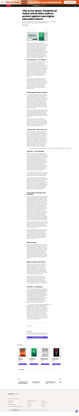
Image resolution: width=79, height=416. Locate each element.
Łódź (30, 55)
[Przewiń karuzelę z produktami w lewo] (19, 357)
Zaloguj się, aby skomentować (37, 337)
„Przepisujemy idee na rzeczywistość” (13, 398)
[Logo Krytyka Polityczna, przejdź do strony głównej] (39, 5)
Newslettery (29, 402)
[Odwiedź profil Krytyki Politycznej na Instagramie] (13, 410)
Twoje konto (43, 404)
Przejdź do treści (4, 2)
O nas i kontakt (29, 404)
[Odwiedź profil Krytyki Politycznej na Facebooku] (12, 410)
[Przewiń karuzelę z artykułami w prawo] (60, 379)
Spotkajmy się (29, 406)
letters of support (43, 143)
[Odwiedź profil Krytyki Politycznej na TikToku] (15, 410)
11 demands (40, 56)
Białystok (33, 55)
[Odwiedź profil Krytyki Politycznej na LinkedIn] (18, 410)
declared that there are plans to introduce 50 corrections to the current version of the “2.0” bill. (37, 294)
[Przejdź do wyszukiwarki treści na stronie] (4, 5)
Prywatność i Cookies (44, 402)
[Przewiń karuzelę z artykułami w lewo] (19, 379)
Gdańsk (36, 55)
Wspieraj (9, 5)
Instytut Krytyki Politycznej (12, 404)
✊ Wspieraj (43, 406)
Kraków (39, 55)
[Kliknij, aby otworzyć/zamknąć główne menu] (1, 5)
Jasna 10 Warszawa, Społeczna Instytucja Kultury (15, 406)
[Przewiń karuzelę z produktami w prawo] (60, 357)
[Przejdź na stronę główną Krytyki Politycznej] (14, 394)
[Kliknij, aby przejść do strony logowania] (73, 5)
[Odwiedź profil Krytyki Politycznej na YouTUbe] (16, 410)
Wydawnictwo (10, 402)
